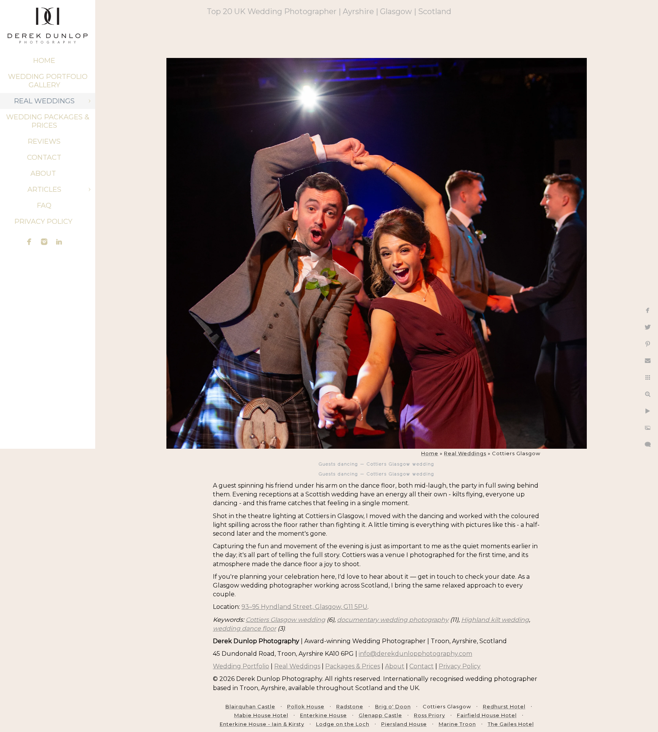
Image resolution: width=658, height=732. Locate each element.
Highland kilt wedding (495, 619)
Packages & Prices (352, 666)
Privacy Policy (44, 221)
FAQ (44, 205)
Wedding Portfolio (241, 666)
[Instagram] (44, 241)
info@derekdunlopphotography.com (415, 653)
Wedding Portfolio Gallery (48, 80)
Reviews (44, 141)
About (44, 173)
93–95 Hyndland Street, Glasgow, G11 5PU (304, 606)
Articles (44, 189)
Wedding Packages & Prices (47, 121)
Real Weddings (44, 101)
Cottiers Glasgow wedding (285, 619)
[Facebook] (29, 241)
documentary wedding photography (393, 619)
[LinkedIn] (59, 241)
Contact (44, 157)
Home (44, 60)
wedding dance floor (244, 628)
